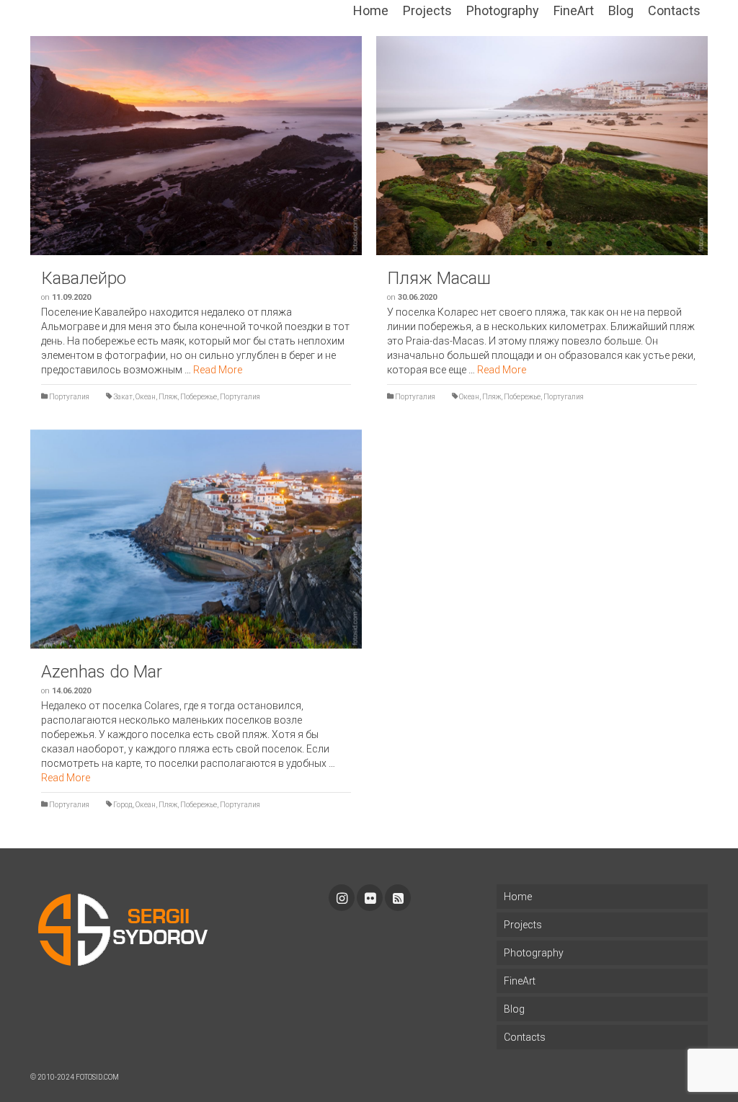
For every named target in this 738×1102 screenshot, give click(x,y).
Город (123, 805)
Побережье (198, 397)
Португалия (69, 397)
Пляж (168, 397)
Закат (123, 397)
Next (715, 146)
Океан (145, 397)
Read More (217, 370)
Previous (23, 146)
